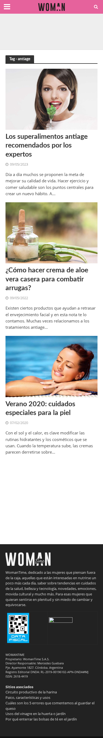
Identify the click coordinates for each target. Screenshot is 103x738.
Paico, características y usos (27, 697)
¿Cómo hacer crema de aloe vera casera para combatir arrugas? (46, 279)
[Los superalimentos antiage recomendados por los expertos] (51, 99)
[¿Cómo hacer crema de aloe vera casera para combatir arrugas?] (51, 232)
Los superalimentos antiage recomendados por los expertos (46, 145)
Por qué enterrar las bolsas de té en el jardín (41, 719)
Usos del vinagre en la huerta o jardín (35, 713)
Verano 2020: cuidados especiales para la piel (40, 408)
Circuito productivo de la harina (31, 692)
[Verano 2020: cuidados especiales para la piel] (51, 366)
